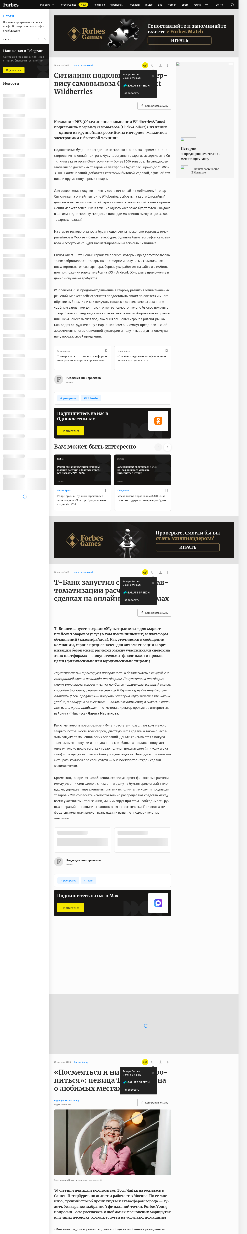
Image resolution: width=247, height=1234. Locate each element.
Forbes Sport (64, 490)
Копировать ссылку (156, 106)
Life (160, 4)
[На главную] (11, 5)
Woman (171, 4)
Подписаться (70, 431)
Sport (185, 4)
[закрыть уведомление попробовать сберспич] (153, 76)
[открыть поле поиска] (232, 5)
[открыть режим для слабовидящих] (145, 65)
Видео (149, 4)
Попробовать (131, 93)
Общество (123, 490)
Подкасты (134, 4)
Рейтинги (99, 4)
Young (197, 4)
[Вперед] (177, 358)
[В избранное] (106, 351)
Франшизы (116, 4)
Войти (219, 4)
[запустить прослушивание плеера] (153, 65)
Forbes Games (73, 4)
